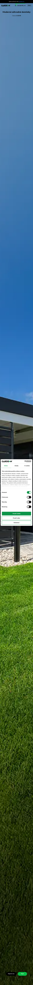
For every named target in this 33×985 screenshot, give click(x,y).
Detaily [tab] (16, 465)
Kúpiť (22, 973)
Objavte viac (11, 973)
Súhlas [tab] (6, 465)
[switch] (29, 497)
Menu (29, 5)
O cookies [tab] (27, 465)
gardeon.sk (21, 1)
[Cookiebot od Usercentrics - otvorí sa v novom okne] (24, 461)
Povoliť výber (16, 518)
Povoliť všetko (16, 513)
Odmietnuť (16, 522)
